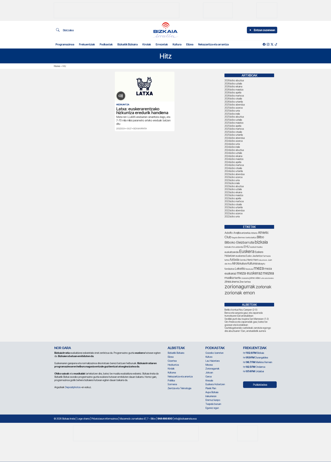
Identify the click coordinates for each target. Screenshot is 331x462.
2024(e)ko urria (232, 143)
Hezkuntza (173, 364)
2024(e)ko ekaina (233, 156)
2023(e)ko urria (232, 180)
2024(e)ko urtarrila (233, 171)
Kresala (209, 380)
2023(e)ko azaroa (233, 177)
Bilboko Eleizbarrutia (239, 242)
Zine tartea (244, 281)
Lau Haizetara (212, 360)
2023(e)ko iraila (232, 183)
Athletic (254, 233)
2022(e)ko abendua (234, 210)
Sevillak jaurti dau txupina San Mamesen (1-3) (246, 318)
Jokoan (209, 372)
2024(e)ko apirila (232, 162)
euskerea (240, 255)
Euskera (246, 251)
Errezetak (162, 44)
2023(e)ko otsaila (233, 204)
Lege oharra (83, 418)
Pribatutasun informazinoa (104, 418)
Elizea (189, 44)
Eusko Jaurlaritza (254, 255)
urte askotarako (267, 278)
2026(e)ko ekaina (233, 86)
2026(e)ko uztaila (233, 83)
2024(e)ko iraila (232, 146)
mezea (268, 273)
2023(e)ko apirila (232, 198)
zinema (235, 281)
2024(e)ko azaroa (233, 140)
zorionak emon (239, 293)
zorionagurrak (239, 286)
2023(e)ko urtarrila (233, 207)
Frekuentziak (87, 44)
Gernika (242, 260)
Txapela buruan (213, 404)
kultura (243, 263)
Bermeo (241, 237)
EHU (246, 246)
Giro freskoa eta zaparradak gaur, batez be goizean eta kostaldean (245, 323)
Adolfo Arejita (232, 232)
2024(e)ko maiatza (233, 158)
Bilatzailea (68, 30)
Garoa (208, 376)
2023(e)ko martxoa (234, 201)
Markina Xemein (259, 362)
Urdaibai (255, 371)
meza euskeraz (249, 273)
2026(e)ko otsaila (233, 98)
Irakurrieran (262, 260)
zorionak (263, 286)
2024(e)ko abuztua (234, 149)
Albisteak (176, 348)
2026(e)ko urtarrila (233, 101)
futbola (234, 259)
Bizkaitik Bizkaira (127, 44)
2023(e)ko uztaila (233, 189)
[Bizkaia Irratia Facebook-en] (264, 44)
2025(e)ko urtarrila (233, 134)
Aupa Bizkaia (211, 392)
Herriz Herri (252, 259)
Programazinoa (65, 44)
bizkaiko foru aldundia (233, 247)
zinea (227, 281)
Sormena (172, 384)
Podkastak (106, 44)
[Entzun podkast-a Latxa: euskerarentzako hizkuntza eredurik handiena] (120, 95)
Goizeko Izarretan (214, 352)
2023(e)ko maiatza (233, 195)
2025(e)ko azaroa (233, 107)
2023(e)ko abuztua (234, 186)
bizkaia (261, 242)
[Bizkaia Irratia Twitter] (272, 44)
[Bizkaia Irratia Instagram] (268, 44)
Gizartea (172, 360)
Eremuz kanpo (212, 400)
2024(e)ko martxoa (234, 164)
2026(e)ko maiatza (233, 89)
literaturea (249, 269)
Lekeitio (240, 268)
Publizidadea (260, 384)
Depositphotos (73, 387)
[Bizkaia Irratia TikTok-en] (276, 44)
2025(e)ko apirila (232, 125)
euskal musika (256, 247)
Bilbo (260, 237)
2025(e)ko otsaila (233, 131)
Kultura (177, 44)
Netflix (237, 278)
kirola (235, 263)
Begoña (234, 238)
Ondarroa (255, 366)
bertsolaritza (251, 237)
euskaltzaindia (231, 252)
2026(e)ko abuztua (234, 80)
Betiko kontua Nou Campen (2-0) (240, 309)
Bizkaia (255, 352)
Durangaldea (257, 357)
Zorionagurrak (212, 368)
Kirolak (146, 44)
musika (229, 278)
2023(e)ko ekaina (233, 192)
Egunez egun (212, 408)
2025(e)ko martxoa (234, 128)
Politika (171, 380)
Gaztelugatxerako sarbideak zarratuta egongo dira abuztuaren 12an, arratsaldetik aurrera (247, 329)
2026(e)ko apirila (232, 92)
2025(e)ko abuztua (234, 116)
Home (57, 66)
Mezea (209, 364)
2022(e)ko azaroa (233, 213)
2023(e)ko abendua (234, 174)
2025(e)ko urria (232, 110)
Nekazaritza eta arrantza (213, 44)
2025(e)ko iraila (232, 113)
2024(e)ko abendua (234, 137)
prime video (254, 278)
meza (259, 268)
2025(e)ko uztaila (233, 119)
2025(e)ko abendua (234, 104)
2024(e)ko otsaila (233, 168)
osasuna (245, 278)
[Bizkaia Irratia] (165, 30)
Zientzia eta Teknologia (179, 388)
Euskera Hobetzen (215, 384)
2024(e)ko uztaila (233, 152)
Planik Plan (210, 388)
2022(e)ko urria (232, 216)
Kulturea (252, 263)
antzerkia (245, 232)
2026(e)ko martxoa (234, 95)
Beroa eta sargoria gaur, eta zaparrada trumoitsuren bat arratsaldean (243, 314)
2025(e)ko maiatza (233, 122)
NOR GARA (62, 348)
